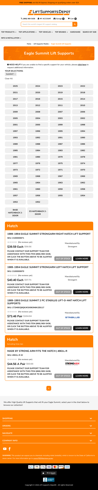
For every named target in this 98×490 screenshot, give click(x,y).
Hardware (75, 32)
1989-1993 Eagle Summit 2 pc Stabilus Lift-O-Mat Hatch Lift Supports (47, 302)
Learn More (82, 258)
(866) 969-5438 (29, 19)
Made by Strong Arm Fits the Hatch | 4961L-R (37, 351)
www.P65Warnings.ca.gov (43, 458)
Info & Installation (10, 38)
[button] (59, 19)
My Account (45, 19)
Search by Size (89, 32)
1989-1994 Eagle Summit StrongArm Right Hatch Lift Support (48, 234)
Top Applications (27, 32)
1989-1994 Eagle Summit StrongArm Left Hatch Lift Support (48, 267)
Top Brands (60, 32)
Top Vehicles (45, 32)
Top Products (7, 32)
